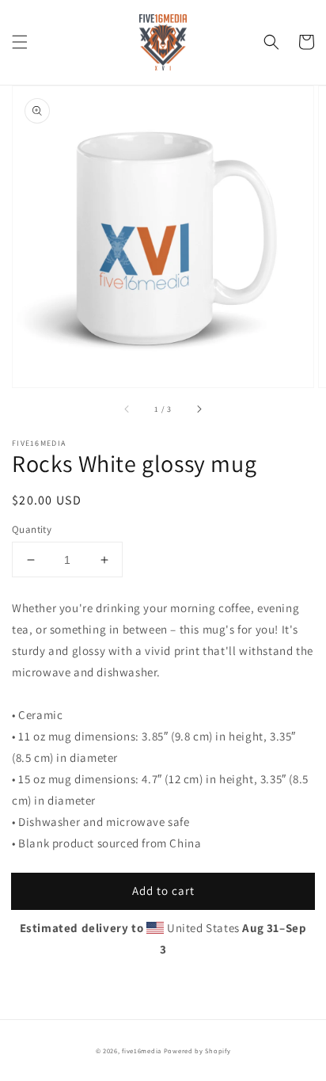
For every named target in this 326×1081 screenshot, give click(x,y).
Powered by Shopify (197, 1050)
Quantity (31, 529)
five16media (141, 1050)
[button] (19, 42)
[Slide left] (127, 409)
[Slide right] (198, 409)
